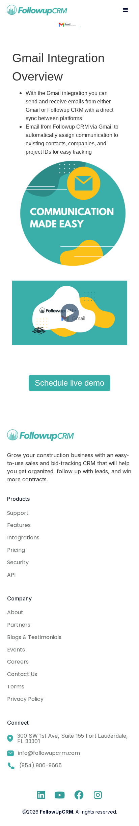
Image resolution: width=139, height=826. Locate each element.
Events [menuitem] (16, 649)
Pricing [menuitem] (16, 550)
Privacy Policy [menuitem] (25, 699)
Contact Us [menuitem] (22, 674)
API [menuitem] (11, 575)
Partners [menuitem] (18, 625)
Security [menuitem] (18, 562)
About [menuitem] (15, 612)
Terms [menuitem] (15, 686)
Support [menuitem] (18, 513)
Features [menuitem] (19, 525)
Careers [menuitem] (18, 662)
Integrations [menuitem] (23, 537)
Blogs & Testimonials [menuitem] (34, 637)
